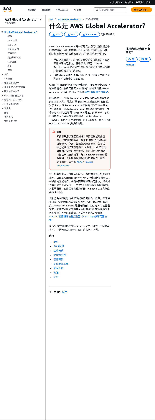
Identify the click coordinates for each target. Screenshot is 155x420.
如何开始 (58, 268)
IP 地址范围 (60, 255)
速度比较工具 (61, 263)
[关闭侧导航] (41, 19)
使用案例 (58, 259)
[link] (92, 19)
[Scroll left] (25, 9)
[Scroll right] (83, 9)
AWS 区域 (59, 246)
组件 (56, 241)
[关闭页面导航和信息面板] (149, 44)
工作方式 (58, 250)
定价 (56, 276)
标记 (56, 272)
